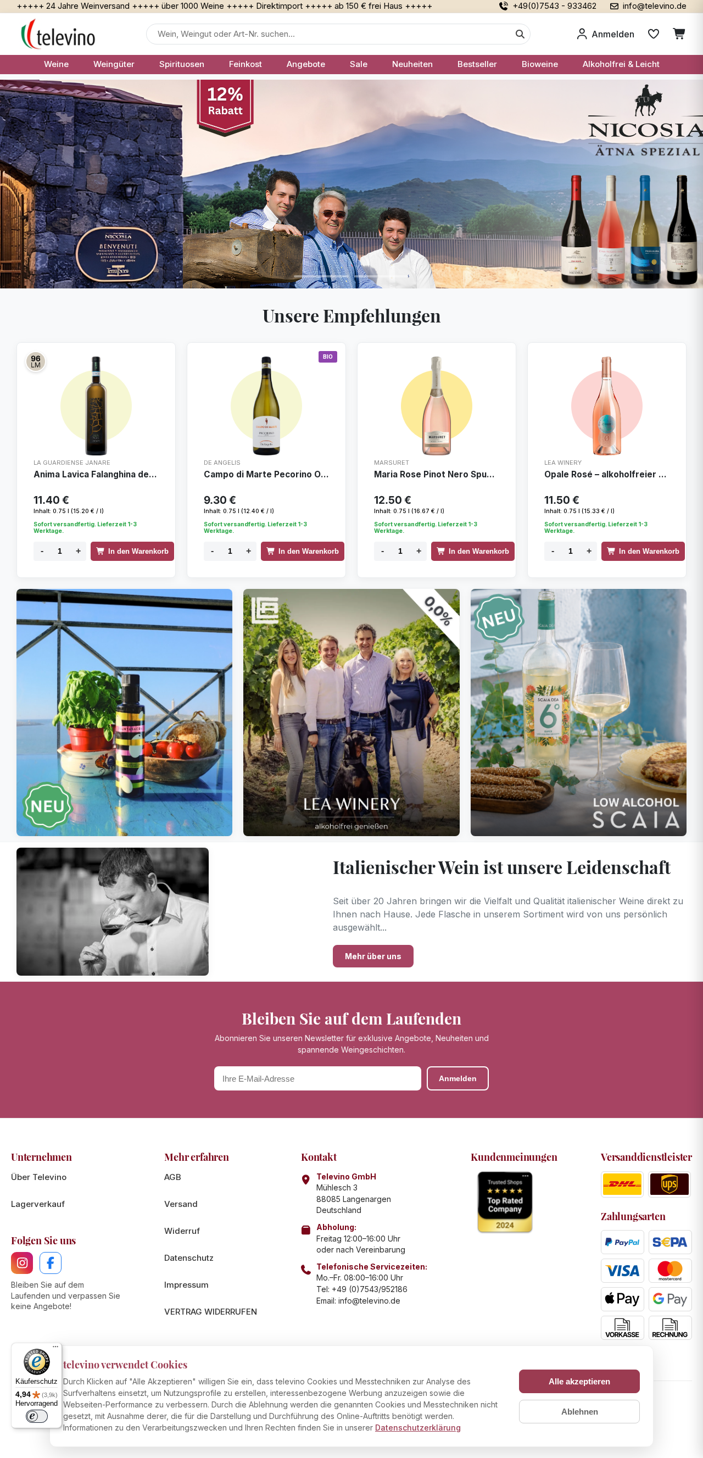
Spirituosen (181, 64)
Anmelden (458, 1078)
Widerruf (182, 1231)
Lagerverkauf (38, 1204)
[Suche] (520, 34)
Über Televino (38, 1177)
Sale (358, 64)
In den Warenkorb (138, 551)
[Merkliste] (653, 34)
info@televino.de (369, 1300)
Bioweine (540, 64)
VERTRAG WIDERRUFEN (210, 1311)
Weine (56, 64)
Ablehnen (579, 1411)
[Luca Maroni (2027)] (35, 361)
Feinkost (245, 64)
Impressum (186, 1284)
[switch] (37, 1416)
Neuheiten (412, 64)
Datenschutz (189, 1258)
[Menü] (55, 1349)
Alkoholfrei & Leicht (621, 64)
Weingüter (114, 64)
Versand (181, 1204)
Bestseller (477, 64)
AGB (172, 1177)
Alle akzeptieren (579, 1381)
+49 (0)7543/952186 (370, 1289)
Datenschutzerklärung (418, 1427)
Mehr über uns (373, 956)
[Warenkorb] (680, 34)
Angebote (306, 64)
